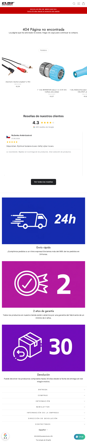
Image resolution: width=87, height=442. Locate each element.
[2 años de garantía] (43, 284)
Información (43, 401)
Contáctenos (43, 424)
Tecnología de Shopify (43, 440)
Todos (43, 50)
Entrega (43, 389)
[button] (79, 436)
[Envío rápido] (43, 220)
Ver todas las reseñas (43, 182)
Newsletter (43, 407)
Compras (43, 395)
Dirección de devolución (43, 418)
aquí (53, 33)
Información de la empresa (43, 413)
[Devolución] (43, 348)
